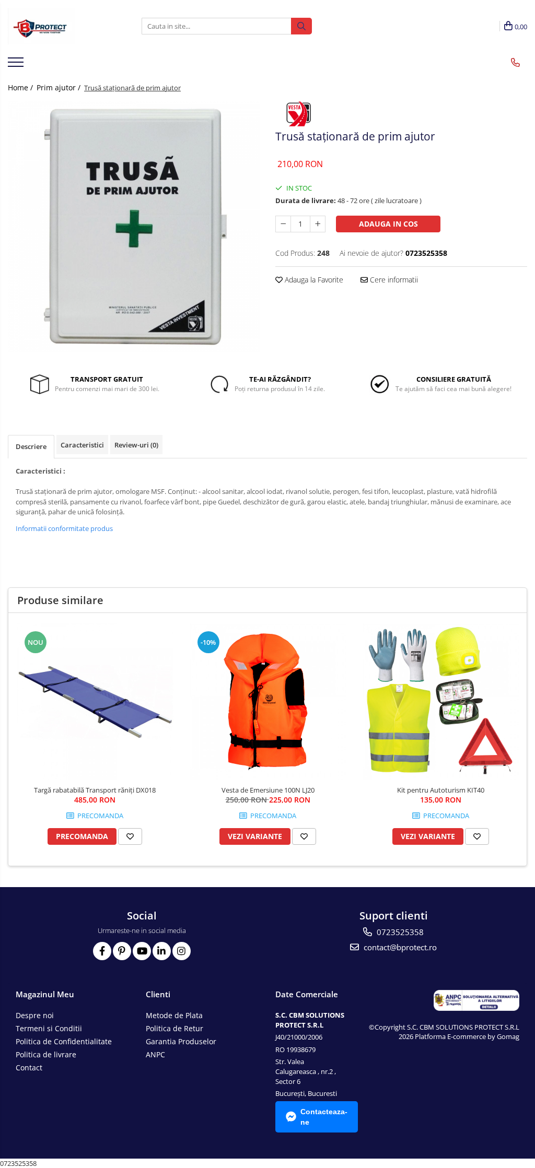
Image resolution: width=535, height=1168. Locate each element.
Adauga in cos (388, 224)
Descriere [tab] (31, 446)
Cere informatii (393, 280)
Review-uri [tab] (136, 445)
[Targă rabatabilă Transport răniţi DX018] (95, 701)
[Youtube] (142, 951)
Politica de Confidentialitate (64, 1041)
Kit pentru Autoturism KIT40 (440, 790)
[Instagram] (181, 951)
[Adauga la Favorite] (130, 836)
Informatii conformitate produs (64, 528)
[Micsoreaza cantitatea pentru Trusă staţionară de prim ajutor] (283, 224)
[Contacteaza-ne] (515, 62)
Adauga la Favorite (313, 280)
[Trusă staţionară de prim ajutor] (134, 226)
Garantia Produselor (181, 1041)
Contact (29, 1067)
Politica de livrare (46, 1054)
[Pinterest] (122, 951)
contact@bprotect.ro (399, 947)
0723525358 (399, 932)
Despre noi (35, 1015)
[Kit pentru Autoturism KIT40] (441, 701)
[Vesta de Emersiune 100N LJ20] (268, 701)
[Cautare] (301, 26)
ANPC (155, 1054)
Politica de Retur (174, 1028)
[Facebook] (102, 951)
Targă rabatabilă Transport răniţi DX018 (95, 790)
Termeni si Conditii (49, 1028)
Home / (21, 87)
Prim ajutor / (60, 87)
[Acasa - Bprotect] (60, 26)
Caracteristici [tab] (82, 445)
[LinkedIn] (162, 951)
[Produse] (17, 65)
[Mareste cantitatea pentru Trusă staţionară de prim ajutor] (317, 224)
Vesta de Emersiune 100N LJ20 (268, 790)
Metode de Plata (174, 1015)
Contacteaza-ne (323, 1116)
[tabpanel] (134, 226)
